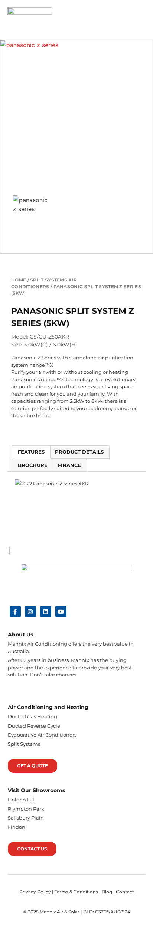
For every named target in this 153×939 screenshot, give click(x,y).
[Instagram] (30, 611)
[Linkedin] (45, 611)
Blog (107, 891)
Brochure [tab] (33, 465)
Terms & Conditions (76, 891)
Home (18, 280)
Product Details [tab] (79, 452)
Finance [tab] (69, 465)
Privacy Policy (35, 891)
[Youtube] (60, 611)
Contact (125, 891)
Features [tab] (31, 452)
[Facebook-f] (15, 611)
